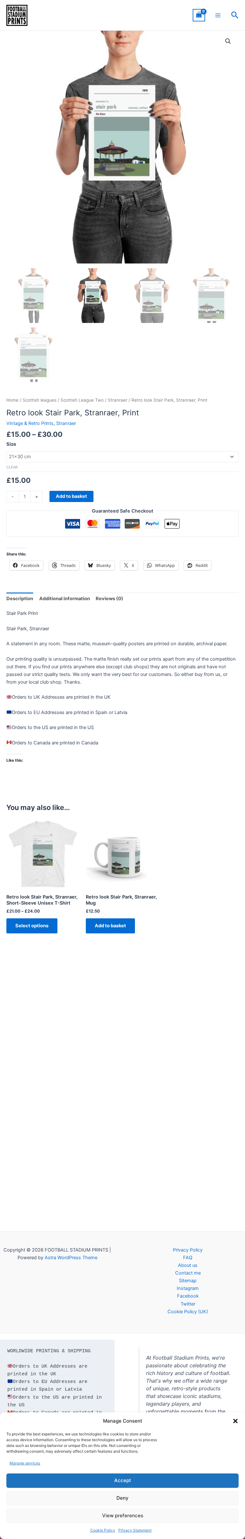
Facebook (188, 1296)
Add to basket (71, 496)
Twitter (188, 1304)
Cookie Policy (102, 1530)
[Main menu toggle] (218, 15)
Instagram (188, 1288)
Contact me (188, 1273)
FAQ (187, 1257)
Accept (122, 1480)
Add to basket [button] (110, 926)
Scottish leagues (39, 400)
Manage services (25, 1463)
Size (11, 444)
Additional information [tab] (64, 598)
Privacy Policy (188, 1250)
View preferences (122, 1515)
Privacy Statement (135, 1530)
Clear (12, 467)
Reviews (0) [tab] (109, 598)
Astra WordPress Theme (71, 1257)
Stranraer (117, 400)
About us (187, 1265)
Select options (31, 926)
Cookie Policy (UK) (187, 1312)
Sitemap (188, 1281)
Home (12, 400)
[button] (235, 1421)
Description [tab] (19, 598)
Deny (122, 1498)
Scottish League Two (82, 400)
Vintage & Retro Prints (30, 423)
